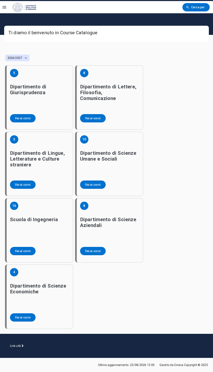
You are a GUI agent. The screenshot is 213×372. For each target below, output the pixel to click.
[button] (17, 58)
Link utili (16, 346)
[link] (27, 7)
